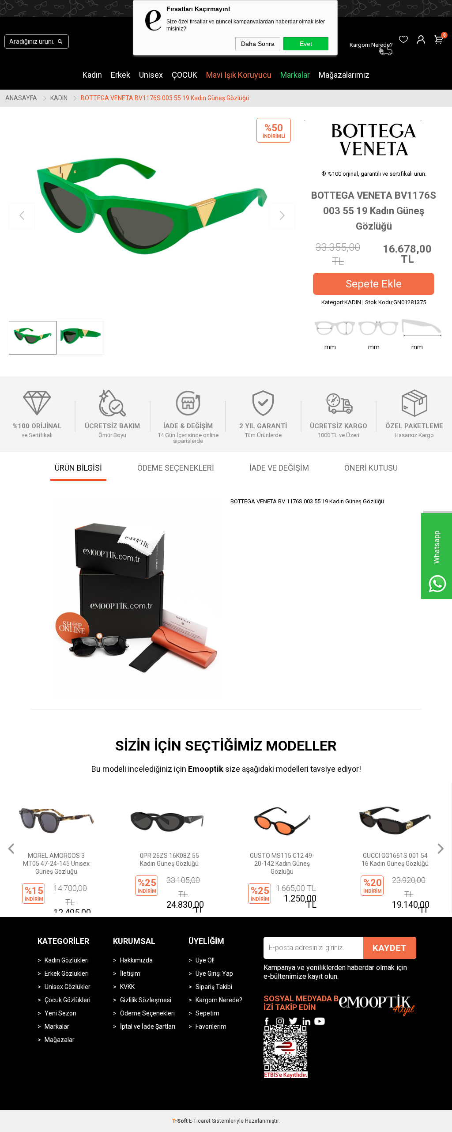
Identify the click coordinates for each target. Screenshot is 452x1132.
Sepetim (207, 1013)
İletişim (130, 973)
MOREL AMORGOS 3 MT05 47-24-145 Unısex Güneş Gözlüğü (56, 863)
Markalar (295, 74)
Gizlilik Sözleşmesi (145, 1000)
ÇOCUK (184, 74)
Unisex (151, 74)
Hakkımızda (136, 960)
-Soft (180, 1121)
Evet (306, 43)
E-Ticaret (200, 1121)
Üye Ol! (205, 960)
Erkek (120, 74)
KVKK (127, 986)
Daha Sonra (258, 43)
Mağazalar (60, 1039)
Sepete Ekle (374, 284)
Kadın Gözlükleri (67, 960)
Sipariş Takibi (214, 986)
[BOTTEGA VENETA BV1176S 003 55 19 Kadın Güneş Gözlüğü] (152, 216)
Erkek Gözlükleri (67, 973)
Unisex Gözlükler (67, 986)
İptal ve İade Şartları (147, 1026)
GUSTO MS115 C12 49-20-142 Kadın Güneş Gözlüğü (282, 863)
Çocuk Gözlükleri (67, 1000)
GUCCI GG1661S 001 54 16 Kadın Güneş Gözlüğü (395, 859)
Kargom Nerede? (219, 1000)
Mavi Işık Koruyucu (238, 74)
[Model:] (374, 139)
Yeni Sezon (60, 1013)
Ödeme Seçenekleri (147, 1013)
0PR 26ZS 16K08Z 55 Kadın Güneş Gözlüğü (169, 859)
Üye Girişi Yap (214, 973)
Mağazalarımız (344, 74)
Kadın (92, 74)
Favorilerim (211, 1026)
